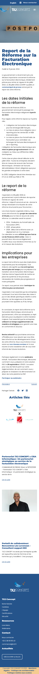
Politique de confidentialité (22, 670)
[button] (18, 390)
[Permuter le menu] (34, 10)
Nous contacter (30, 3)
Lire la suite (6, 480)
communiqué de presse (12, 87)
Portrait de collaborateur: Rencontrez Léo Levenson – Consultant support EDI (16, 545)
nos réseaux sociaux (18, 344)
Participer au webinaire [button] (11, 378)
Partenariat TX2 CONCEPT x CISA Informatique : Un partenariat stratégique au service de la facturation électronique (19, 460)
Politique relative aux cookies (19, 673)
